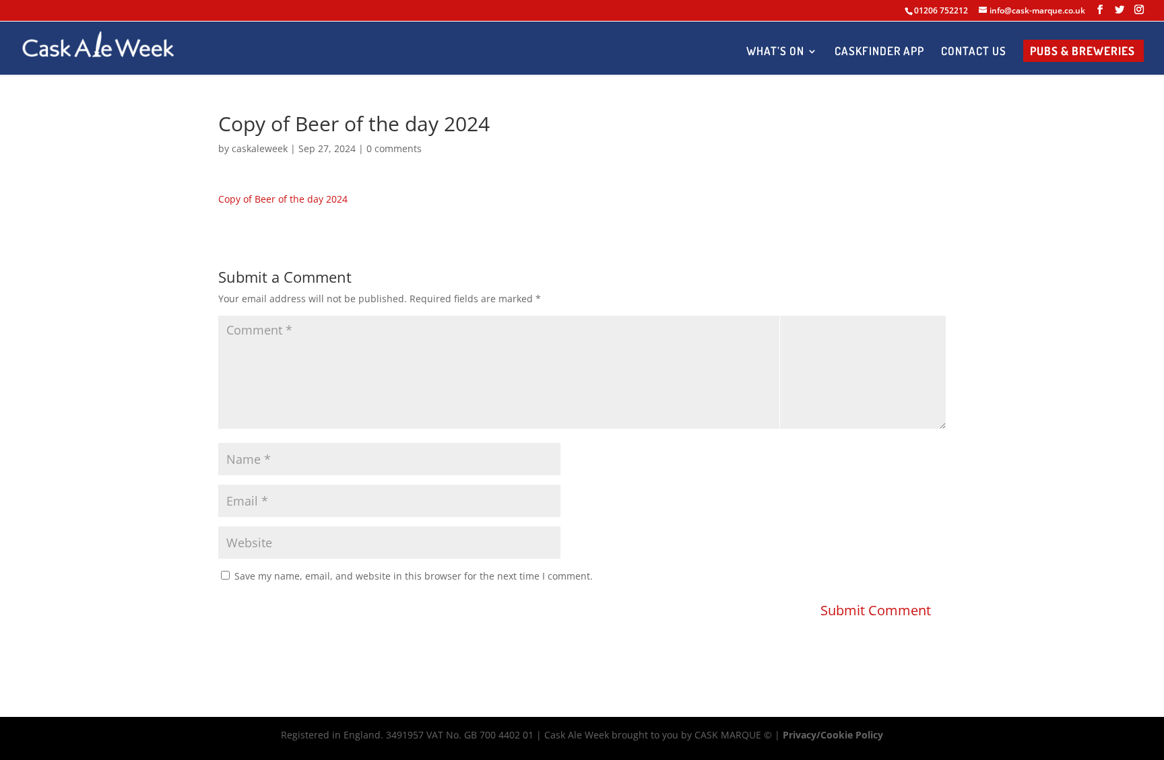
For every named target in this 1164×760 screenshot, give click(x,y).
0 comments (394, 148)
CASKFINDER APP (879, 52)
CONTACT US (973, 52)
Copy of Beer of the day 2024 (283, 199)
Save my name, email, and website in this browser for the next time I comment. (413, 575)
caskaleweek (260, 148)
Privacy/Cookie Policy (833, 734)
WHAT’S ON (775, 52)
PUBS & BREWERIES (1082, 52)
